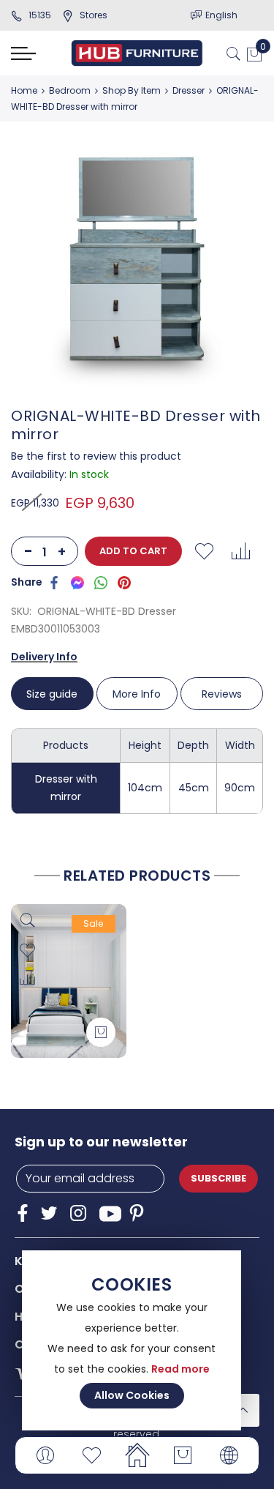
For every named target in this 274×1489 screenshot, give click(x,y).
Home (24, 90)
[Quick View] (27, 920)
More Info (137, 694)
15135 (39, 15)
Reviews (222, 694)
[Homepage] (137, 1455)
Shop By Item (131, 90)
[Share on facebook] (54, 582)
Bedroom (70, 90)
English (221, 15)
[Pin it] (124, 582)
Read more (180, 1369)
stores (93, 15)
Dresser (188, 90)
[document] (131, 1340)
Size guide (51, 694)
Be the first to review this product (96, 456)
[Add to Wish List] (203, 551)
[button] (27, 951)
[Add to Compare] (240, 551)
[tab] (53, 693)
